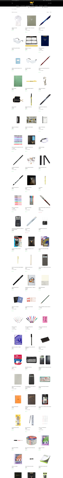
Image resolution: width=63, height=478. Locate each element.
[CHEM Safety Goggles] (45, 140)
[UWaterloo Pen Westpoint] (18, 120)
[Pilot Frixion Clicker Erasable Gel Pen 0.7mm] (18, 140)
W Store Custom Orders (48, 0)
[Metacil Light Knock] (31, 420)
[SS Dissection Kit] (18, 99)
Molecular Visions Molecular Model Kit (44, 386)
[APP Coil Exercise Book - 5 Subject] (18, 340)
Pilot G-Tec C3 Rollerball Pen (42, 427)
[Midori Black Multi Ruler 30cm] (45, 160)
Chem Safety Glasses (28, 68)
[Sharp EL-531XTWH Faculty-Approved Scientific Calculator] (45, 360)
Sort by (13, 12)
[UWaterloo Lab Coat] (18, 20)
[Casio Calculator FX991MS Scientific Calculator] (45, 260)
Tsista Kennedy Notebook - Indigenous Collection (30, 288)
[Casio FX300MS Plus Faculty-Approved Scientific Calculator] (31, 379)
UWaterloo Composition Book (29, 147)
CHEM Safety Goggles (41, 147)
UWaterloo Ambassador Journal (29, 248)
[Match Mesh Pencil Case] (31, 360)
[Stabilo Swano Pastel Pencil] (31, 260)
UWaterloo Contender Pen (15, 187)
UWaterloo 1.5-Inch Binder (15, 306)
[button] (51, 3)
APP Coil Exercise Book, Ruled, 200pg (43, 248)
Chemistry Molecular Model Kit (29, 167)
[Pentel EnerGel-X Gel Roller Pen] (45, 99)
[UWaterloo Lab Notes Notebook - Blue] (18, 61)
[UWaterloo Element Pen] (45, 20)
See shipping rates (20, 0)
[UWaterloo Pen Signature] (45, 81)
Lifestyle (36, 5)
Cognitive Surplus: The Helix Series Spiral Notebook (30, 407)
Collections (17, 5)
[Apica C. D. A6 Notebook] (45, 120)
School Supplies (28, 5)
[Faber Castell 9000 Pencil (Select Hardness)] (45, 299)
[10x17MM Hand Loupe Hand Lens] (45, 221)
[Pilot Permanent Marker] (31, 200)
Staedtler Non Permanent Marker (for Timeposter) (30, 347)
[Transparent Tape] (18, 360)
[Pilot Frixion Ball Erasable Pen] (31, 319)
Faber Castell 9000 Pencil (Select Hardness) (44, 306)
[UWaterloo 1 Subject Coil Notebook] (31, 20)
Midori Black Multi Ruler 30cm (42, 167)
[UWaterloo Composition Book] (31, 140)
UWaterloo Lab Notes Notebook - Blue (17, 68)
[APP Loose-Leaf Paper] (45, 440)
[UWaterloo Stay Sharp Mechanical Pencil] (45, 61)
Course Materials (23, 5)
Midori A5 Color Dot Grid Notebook (16, 386)
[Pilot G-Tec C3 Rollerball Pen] (45, 420)
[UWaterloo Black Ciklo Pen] (18, 280)
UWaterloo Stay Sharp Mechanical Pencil (44, 68)
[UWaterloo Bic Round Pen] (31, 99)
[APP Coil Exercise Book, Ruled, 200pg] (45, 241)
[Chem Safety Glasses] (31, 61)
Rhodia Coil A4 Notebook (15, 406)
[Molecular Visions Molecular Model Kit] (45, 379)
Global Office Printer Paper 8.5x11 (43, 466)
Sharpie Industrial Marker (15, 447)
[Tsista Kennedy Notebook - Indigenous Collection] (31, 280)
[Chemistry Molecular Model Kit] (31, 160)
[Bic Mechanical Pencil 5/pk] (18, 420)
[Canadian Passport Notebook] (31, 299)
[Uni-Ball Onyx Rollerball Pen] (18, 160)
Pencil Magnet (40, 187)
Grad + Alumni (41, 5)
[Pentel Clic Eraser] (31, 221)
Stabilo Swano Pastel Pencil (28, 267)
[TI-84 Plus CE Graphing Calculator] (18, 241)
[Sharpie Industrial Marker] (18, 440)
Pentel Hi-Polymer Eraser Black (29, 466)
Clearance (45, 5)
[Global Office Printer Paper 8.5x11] (45, 459)
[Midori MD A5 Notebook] (45, 280)
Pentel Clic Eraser (27, 228)
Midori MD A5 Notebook (42, 287)
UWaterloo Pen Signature (42, 88)
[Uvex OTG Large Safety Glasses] (18, 41)
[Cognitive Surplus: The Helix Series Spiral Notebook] (31, 399)
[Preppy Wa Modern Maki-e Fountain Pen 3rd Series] (45, 200)
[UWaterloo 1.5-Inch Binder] (18, 299)
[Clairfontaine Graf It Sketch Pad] (45, 319)
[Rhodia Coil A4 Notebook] (18, 399)
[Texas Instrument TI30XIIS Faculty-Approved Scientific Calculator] (18, 221)
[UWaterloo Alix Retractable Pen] (31, 81)
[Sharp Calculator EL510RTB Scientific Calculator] (45, 399)
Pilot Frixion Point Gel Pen (15, 207)
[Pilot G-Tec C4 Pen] (18, 319)
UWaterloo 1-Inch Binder (28, 187)
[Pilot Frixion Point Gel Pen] (18, 200)
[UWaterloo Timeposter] (31, 41)
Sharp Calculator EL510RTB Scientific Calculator (45, 406)
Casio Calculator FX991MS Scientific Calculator (45, 267)
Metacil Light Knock (27, 427)
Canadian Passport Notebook (29, 306)
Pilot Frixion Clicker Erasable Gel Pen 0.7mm (17, 147)
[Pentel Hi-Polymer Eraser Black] (31, 459)
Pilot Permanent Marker (28, 207)
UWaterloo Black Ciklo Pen (15, 287)
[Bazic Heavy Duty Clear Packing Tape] (31, 440)
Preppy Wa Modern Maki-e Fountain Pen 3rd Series (44, 208)
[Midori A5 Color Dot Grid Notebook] (18, 379)
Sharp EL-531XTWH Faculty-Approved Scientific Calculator (45, 367)
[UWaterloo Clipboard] (45, 41)
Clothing (33, 5)
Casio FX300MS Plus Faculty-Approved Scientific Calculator (30, 387)
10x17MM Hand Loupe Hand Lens (43, 228)
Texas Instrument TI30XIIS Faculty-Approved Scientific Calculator (17, 229)
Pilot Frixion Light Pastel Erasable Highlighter (17, 267)
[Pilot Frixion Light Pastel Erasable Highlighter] (18, 260)
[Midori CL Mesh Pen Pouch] (45, 340)
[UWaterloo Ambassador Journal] (31, 241)
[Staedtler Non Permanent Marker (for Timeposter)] (31, 340)
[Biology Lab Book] (18, 81)
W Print (44, 0)
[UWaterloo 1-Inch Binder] (31, 180)
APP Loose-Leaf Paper (41, 447)
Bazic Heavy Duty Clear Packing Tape (30, 447)
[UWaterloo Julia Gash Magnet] (31, 120)
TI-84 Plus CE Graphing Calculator (16, 248)
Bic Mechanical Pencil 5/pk (15, 427)
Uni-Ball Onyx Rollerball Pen (15, 167)
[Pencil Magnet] (45, 180)
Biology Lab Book (14, 88)
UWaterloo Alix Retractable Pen (29, 88)
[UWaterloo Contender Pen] (18, 180)
